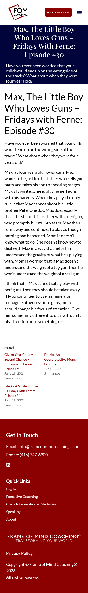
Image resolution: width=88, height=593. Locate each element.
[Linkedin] (8, 465)
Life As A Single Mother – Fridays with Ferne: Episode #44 (21, 390)
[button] (79, 12)
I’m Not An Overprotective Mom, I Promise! (60, 359)
